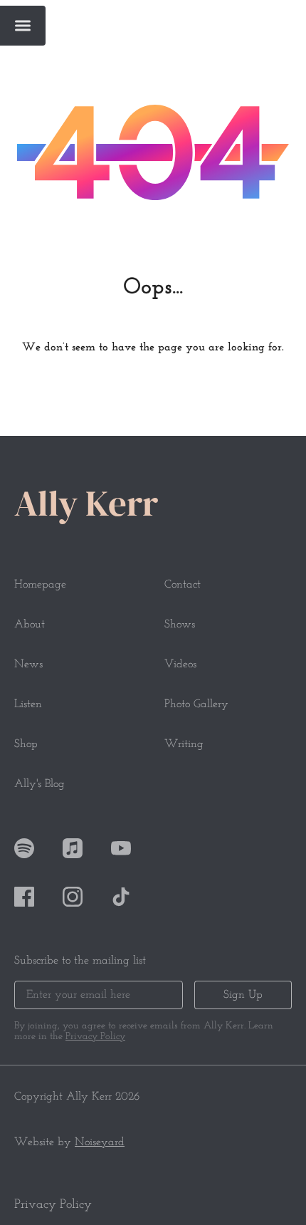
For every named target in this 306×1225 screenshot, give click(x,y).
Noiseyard (100, 1142)
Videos (180, 664)
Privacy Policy (95, 1036)
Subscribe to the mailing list (80, 960)
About (29, 624)
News (28, 664)
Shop (26, 744)
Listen (28, 704)
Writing (184, 744)
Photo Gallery (196, 704)
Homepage (40, 584)
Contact (182, 584)
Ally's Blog (39, 784)
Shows (179, 624)
